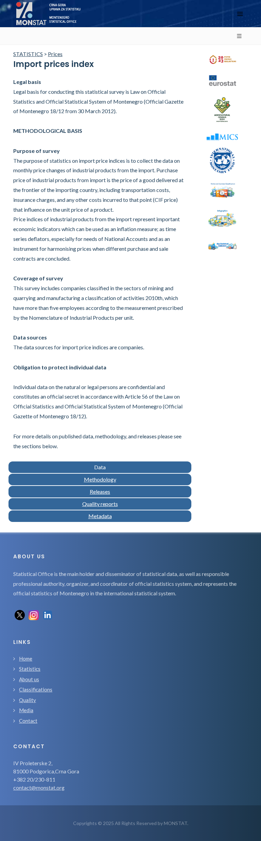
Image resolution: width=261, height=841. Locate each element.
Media (26, 710)
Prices (55, 54)
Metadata (100, 516)
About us (29, 679)
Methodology (100, 479)
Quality (27, 700)
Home (25, 658)
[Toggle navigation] (240, 13)
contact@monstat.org (39, 787)
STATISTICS (28, 54)
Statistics (29, 669)
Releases (100, 491)
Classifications (35, 689)
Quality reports (100, 504)
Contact (28, 721)
